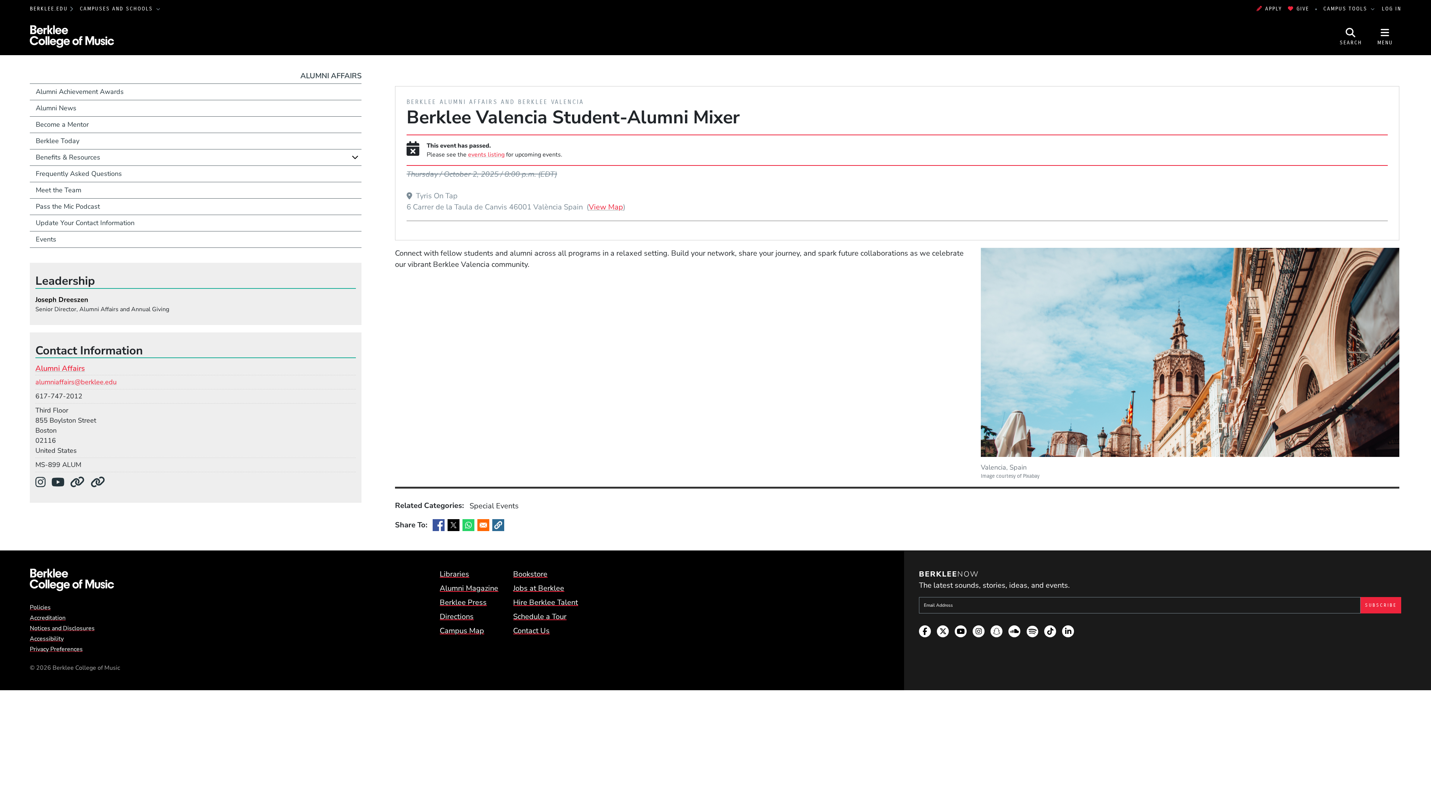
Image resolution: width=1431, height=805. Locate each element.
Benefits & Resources (68, 157)
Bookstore (530, 574)
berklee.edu (49, 9)
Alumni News (56, 108)
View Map (606, 207)
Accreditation (48, 618)
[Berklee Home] (72, 580)
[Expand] (355, 157)
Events (46, 239)
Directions (457, 617)
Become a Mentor (62, 124)
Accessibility (47, 639)
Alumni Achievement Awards (80, 91)
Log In (1391, 9)
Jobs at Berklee (538, 588)
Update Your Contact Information (85, 222)
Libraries (454, 574)
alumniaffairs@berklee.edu (76, 382)
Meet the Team (58, 190)
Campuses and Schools (117, 9)
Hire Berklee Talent (545, 602)
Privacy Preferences (56, 649)
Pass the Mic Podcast (68, 206)
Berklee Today (57, 140)
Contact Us (531, 631)
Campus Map (462, 631)
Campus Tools (1346, 9)
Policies (40, 607)
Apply (1273, 9)
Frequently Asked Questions (79, 173)
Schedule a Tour (539, 617)
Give (1302, 9)
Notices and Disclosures (62, 628)
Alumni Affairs (330, 76)
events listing (486, 155)
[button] (498, 525)
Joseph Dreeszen (61, 299)
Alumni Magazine (469, 588)
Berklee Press (463, 602)
